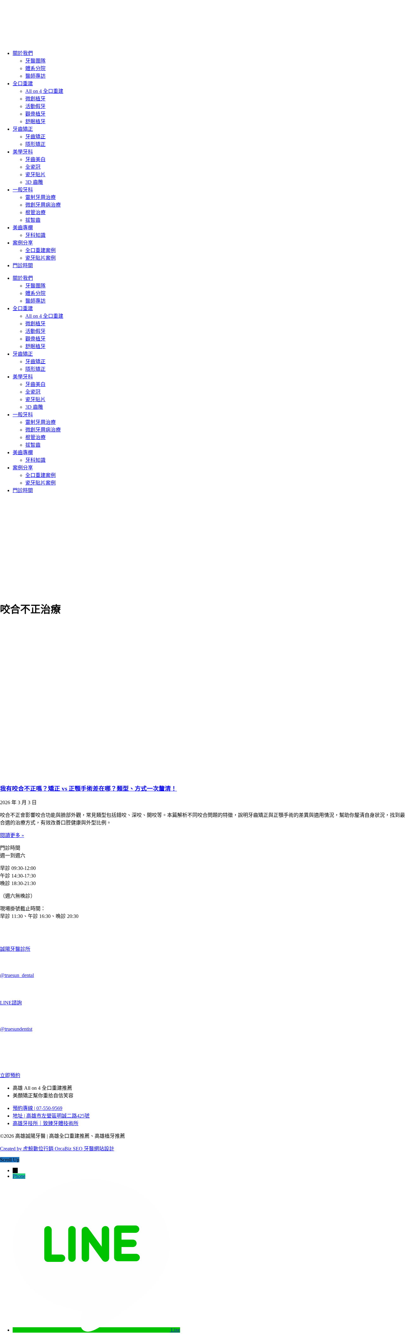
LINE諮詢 (11, 1002)
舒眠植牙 (35, 121)
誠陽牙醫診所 (15, 949)
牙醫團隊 (35, 60)
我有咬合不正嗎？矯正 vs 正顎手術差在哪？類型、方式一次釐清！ (88, 788)
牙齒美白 (35, 159)
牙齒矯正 (23, 129)
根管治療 (35, 212)
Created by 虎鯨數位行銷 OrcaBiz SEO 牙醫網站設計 (57, 1148)
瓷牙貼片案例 (40, 258)
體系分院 (35, 68)
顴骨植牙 (35, 114)
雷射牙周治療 (40, 197)
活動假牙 (35, 106)
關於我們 (23, 53)
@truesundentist (16, 1029)
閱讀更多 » (12, 835)
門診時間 (23, 265)
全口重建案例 (40, 250)
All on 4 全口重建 (44, 91)
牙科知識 (35, 235)
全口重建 (23, 83)
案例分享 (23, 242)
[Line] (92, 1330)
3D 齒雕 (34, 182)
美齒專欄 (23, 227)
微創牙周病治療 (43, 205)
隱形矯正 (35, 144)
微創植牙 (35, 98)
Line (175, 1330)
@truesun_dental (17, 975)
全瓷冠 (32, 167)
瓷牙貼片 (35, 174)
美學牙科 (23, 151)
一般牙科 (23, 189)
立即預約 (10, 1075)
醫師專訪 (35, 76)
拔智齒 (32, 220)
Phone (19, 1176)
